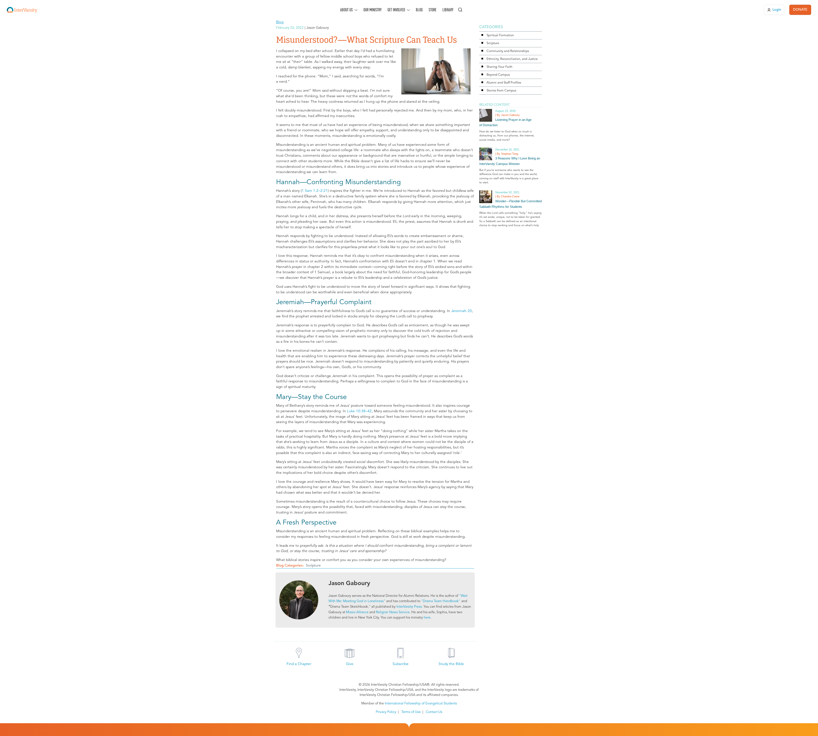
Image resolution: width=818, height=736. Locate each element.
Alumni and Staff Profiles (504, 82)
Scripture (313, 565)
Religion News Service (393, 612)
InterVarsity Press (409, 607)
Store (432, 9)
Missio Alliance (357, 612)
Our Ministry (372, 9)
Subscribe (401, 664)
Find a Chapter (299, 664)
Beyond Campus (498, 75)
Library (447, 9)
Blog (419, 9)
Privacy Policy (386, 712)
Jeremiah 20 (461, 311)
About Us (346, 9)
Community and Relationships (508, 51)
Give (349, 664)
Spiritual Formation (500, 35)
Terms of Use (411, 712)
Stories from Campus (501, 90)
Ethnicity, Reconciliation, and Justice (512, 59)
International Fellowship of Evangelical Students (421, 703)
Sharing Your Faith (499, 67)
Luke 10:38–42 (359, 411)
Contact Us (434, 712)
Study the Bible (451, 664)
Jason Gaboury (349, 584)
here (427, 617)
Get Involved (396, 9)
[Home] (22, 9)
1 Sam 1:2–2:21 (315, 191)
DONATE (800, 10)
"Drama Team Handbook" (440, 601)
